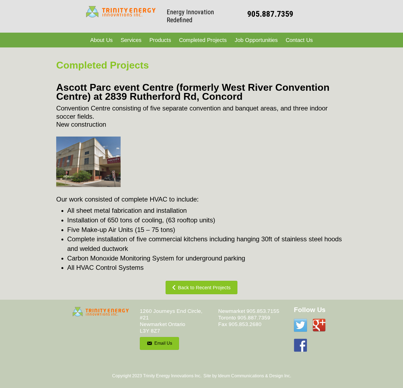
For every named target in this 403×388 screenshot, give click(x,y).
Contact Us (299, 40)
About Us (101, 40)
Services (131, 40)
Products (160, 40)
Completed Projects (203, 40)
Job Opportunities (256, 40)
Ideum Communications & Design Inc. (254, 375)
